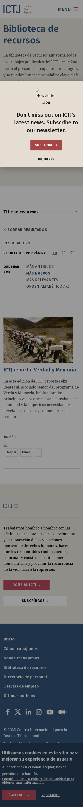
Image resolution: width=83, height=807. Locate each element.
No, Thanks (46, 159)
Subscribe (44, 145)
